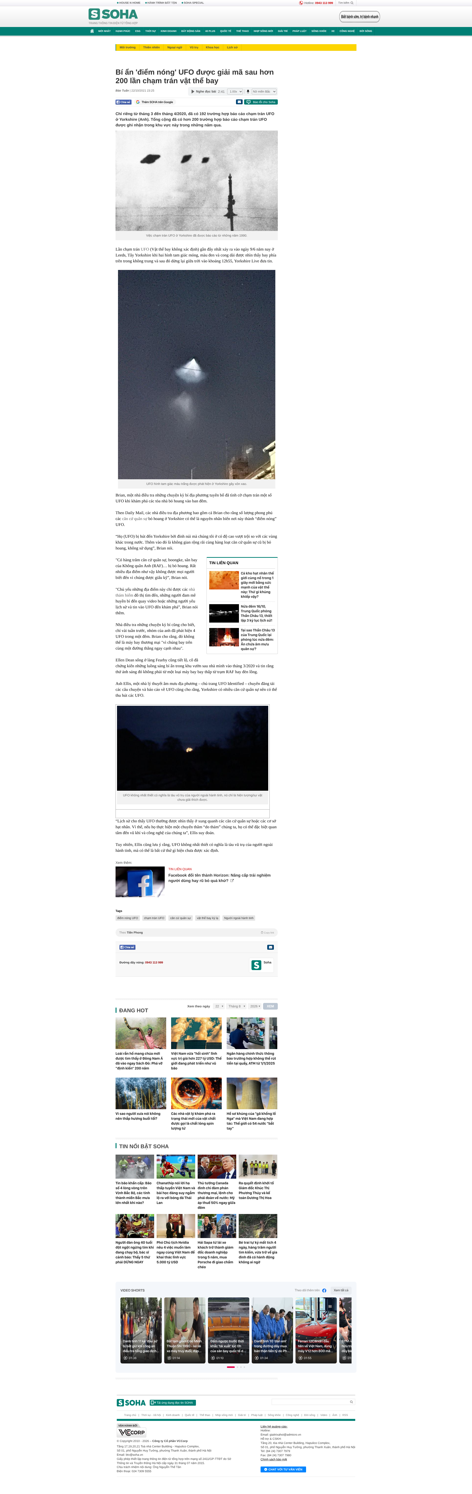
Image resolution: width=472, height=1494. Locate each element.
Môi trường (128, 47)
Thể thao (242, 31)
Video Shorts (132, 1291)
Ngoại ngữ (174, 47)
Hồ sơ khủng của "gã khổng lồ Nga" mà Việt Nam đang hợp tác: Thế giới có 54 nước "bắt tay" (251, 1121)
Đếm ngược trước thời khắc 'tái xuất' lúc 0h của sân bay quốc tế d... (228, 1346)
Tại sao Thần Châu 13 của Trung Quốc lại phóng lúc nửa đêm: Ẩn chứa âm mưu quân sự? (258, 639)
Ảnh (334, 1415)
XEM (270, 1006)
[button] (231, 1367)
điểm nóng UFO (127, 918)
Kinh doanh (169, 31)
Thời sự (150, 31)
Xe (333, 31)
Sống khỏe (318, 31)
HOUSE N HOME (129, 2)
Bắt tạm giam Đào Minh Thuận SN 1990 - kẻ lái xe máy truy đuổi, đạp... (184, 1346)
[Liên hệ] (270, 947)
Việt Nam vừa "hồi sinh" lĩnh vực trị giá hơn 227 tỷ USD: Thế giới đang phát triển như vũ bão (196, 1060)
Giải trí (282, 31)
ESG (137, 31)
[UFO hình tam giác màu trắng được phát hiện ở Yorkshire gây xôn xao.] (197, 374)
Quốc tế (225, 31)
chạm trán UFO (154, 918)
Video (323, 1415)
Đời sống (366, 31)
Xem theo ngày (198, 1006)
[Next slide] (346, 1332)
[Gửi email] (239, 101)
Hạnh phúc (123, 31)
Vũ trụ (194, 47)
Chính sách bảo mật (274, 1459)
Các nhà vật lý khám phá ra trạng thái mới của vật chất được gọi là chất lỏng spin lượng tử (193, 1121)
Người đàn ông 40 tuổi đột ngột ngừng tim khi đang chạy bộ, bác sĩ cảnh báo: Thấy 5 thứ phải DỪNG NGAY (135, 1252)
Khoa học (213, 47)
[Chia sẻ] (124, 102)
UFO (145, 249)
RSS (345, 1415)
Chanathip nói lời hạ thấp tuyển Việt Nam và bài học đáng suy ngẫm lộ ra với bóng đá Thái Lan (176, 1193)
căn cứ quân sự (134, 518)
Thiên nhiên (151, 47)
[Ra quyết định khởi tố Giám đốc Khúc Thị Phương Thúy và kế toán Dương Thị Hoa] (258, 1167)
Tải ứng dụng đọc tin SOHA (175, 1402)
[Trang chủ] (113, 16)
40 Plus (210, 31)
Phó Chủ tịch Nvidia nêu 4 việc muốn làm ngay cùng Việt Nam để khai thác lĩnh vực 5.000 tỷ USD (176, 1252)
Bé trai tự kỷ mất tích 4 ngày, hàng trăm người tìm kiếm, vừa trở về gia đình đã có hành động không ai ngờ (258, 1252)
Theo (196, 932)
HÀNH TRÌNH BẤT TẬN (162, 2)
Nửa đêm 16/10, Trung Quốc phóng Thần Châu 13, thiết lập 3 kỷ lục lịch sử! (256, 613)
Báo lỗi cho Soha (264, 102)
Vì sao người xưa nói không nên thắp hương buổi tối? (138, 1116)
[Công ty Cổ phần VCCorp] (176, 1430)
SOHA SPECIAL (194, 2)
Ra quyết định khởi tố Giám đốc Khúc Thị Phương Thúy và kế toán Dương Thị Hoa (256, 1190)
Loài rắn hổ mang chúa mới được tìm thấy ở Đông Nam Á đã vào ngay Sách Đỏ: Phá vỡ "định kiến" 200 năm (139, 1060)
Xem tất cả (341, 1290)
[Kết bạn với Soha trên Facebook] (256, 965)
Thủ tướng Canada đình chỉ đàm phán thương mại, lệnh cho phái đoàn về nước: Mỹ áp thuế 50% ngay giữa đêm (216, 1195)
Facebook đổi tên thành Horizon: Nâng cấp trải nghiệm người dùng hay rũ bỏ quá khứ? (219, 878)
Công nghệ (347, 31)
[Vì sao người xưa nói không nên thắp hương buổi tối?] (141, 1093)
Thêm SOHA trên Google (157, 102)
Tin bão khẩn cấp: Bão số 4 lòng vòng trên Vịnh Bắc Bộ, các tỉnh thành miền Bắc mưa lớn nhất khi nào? (133, 1193)
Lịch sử (232, 47)
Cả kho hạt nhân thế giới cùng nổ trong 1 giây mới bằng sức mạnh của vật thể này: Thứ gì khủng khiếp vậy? (257, 585)
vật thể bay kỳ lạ (207, 918)
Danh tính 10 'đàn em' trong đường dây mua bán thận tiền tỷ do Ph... (272, 1346)
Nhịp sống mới (263, 31)
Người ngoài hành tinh (238, 918)
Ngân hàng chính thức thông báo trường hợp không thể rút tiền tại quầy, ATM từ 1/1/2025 (251, 1058)
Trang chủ (130, 1415)
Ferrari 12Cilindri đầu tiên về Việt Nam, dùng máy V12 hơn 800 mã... (315, 1346)
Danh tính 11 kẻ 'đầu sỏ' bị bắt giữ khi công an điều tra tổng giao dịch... (141, 1346)
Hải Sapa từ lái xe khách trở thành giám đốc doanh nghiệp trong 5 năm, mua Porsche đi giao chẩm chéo (215, 1254)
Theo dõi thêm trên (307, 1290)
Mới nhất (104, 31)
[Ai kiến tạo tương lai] (358, 17)
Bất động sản (190, 31)
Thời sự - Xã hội (151, 1415)
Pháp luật (300, 31)
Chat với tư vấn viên (285, 1469)
